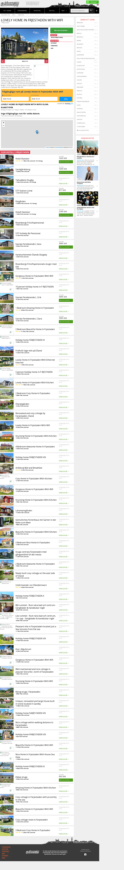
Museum (79, 94)
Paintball (80, 98)
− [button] (3, 125)
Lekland (79, 80)
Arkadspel (80, 22)
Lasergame (80, 73)
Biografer (80, 44)
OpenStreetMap (59, 147)
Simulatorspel (81, 112)
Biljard (79, 40)
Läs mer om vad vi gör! (59, 854)
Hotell (52, 11)
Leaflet (47, 147)
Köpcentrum (81, 69)
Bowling (79, 48)
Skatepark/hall (81, 116)
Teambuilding (81, 123)
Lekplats (79, 83)
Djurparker (80, 55)
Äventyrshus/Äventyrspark (85, 30)
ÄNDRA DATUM (63, 183)
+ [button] (3, 122)
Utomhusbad (81, 126)
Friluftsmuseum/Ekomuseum (86, 58)
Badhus (79, 33)
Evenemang (22, 11)
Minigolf (79, 91)
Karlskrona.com (5, 15)
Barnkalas (80, 37)
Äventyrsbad (81, 26)
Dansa (79, 51)
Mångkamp (80, 87)
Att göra (7, 11)
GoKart (79, 62)
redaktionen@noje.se (85, 851)
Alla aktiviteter (84, 130)
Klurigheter (81, 65)
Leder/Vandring (82, 76)
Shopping (80, 109)
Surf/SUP (79, 119)
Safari (79, 105)
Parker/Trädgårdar (83, 101)
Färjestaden (21, 15)
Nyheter (37, 11)
